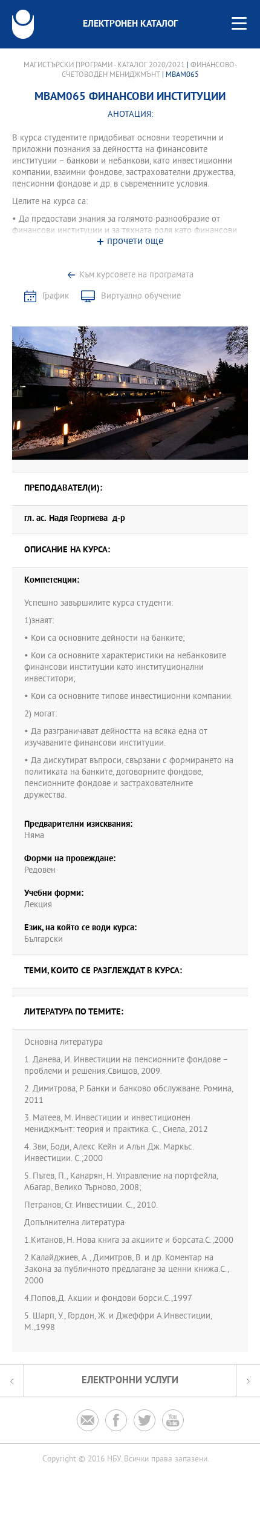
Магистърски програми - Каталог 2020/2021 (104, 65)
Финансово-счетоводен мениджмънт (149, 70)
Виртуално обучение (141, 296)
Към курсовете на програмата (136, 275)
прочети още (135, 242)
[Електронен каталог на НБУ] (23, 24)
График (55, 296)
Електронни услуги (130, 1380)
